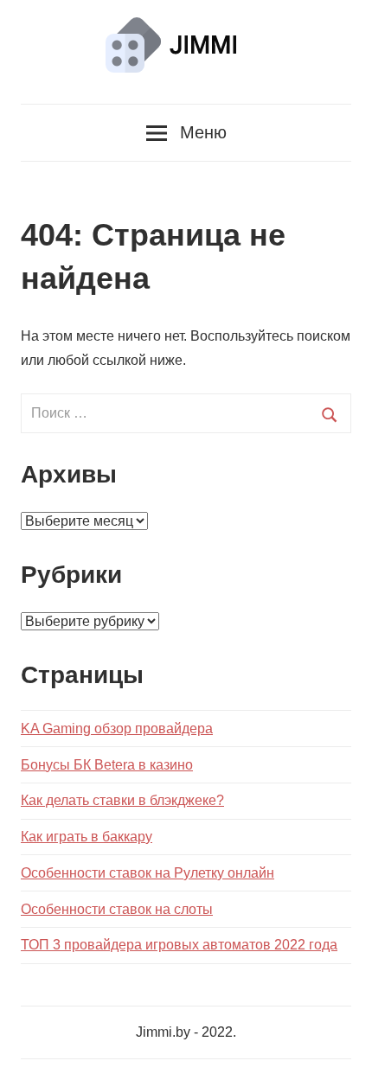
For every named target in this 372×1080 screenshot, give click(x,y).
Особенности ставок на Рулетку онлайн (147, 873)
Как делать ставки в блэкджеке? (122, 800)
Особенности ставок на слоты (117, 909)
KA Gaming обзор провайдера (117, 728)
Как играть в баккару (86, 836)
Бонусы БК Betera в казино (107, 764)
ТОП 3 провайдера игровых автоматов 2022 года (179, 944)
